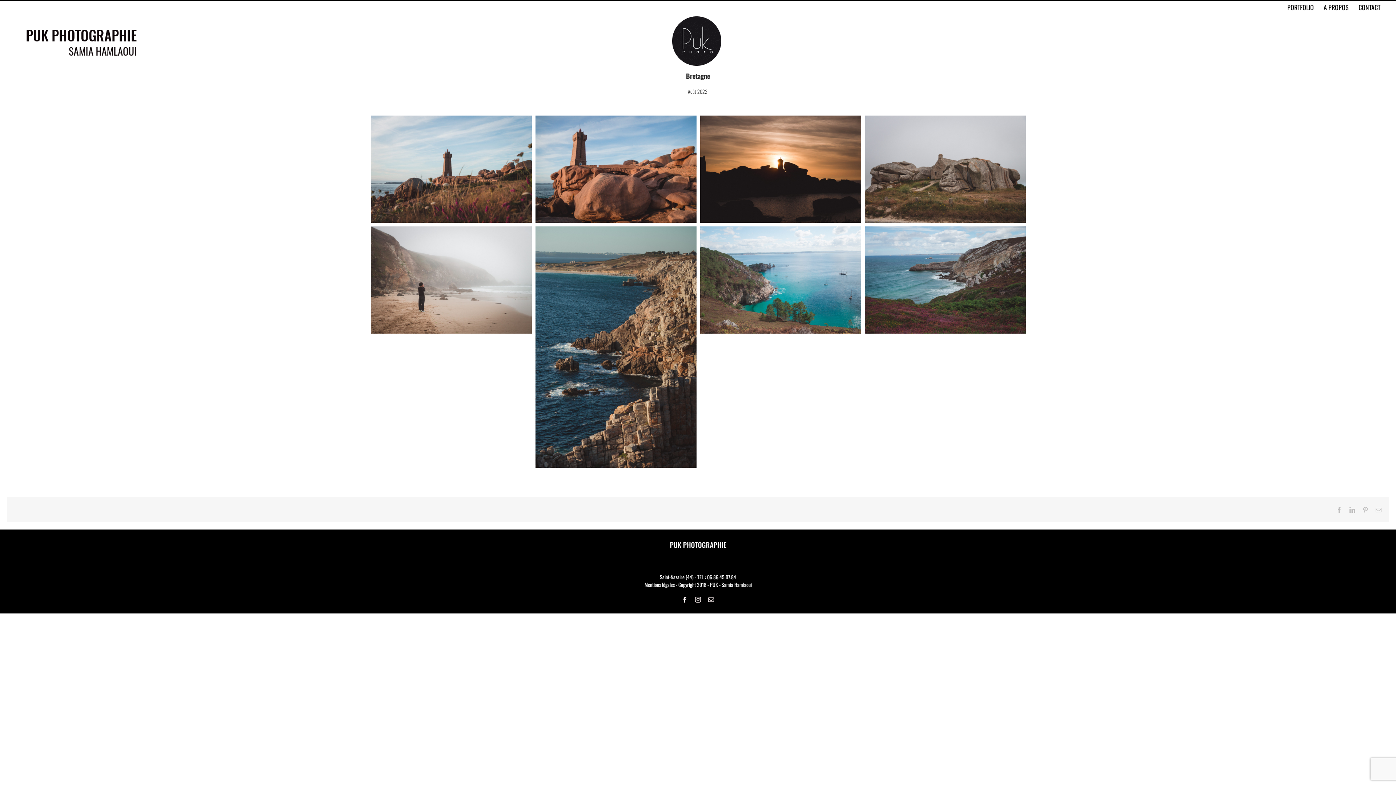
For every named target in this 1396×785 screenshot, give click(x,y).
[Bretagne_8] (616, 230)
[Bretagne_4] (945, 119)
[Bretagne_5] (451, 230)
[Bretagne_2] (616, 119)
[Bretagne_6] (780, 230)
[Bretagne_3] (780, 119)
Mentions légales (660, 584)
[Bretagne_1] (451, 119)
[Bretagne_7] (945, 230)
